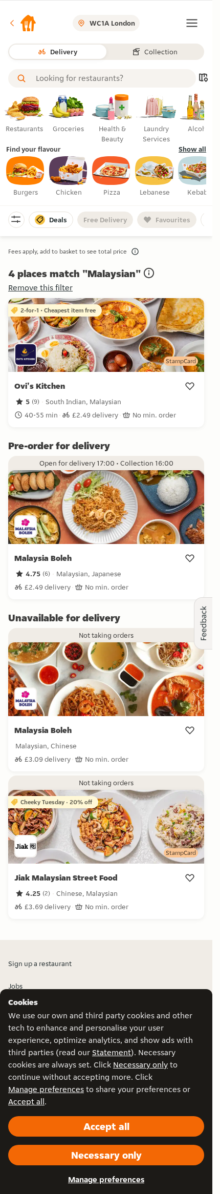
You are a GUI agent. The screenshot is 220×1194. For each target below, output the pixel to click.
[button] (22, 23)
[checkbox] (25, 176)
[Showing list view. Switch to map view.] (203, 78)
